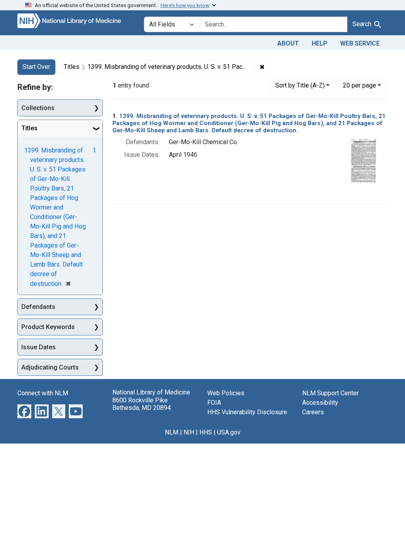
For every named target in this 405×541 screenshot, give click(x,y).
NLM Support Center (330, 393)
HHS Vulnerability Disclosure (247, 412)
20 (359, 85)
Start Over (36, 66)
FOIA (214, 402)
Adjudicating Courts (50, 367)
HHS (205, 432)
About (288, 43)
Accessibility (320, 402)
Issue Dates (38, 347)
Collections (38, 108)
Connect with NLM (42, 393)
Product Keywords (48, 327)
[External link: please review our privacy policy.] (24, 411)
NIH (189, 432)
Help (319, 43)
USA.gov (228, 432)
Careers (313, 412)
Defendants (38, 307)
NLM (171, 432)
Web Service (360, 43)
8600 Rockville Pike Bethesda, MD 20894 (141, 403)
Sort (300, 85)
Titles (29, 128)
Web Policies (225, 393)
